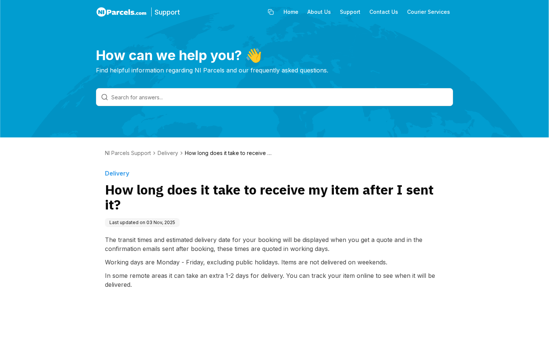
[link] (229, 153)
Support (350, 12)
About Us (319, 12)
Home (290, 12)
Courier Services (428, 12)
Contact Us (383, 12)
